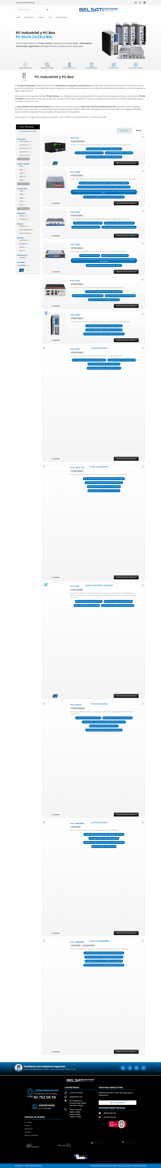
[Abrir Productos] (34, 17)
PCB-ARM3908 (77, 942)
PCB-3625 (75, 315)
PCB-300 (74, 138)
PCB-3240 (75, 212)
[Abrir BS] (52, 17)
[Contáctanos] (35, 1106)
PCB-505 (74, 586)
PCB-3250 (75, 244)
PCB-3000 (75, 172)
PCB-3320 (75, 280)
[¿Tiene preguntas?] (30, 1091)
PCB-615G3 (75, 705)
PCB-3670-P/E (77, 467)
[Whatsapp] (140, 2)
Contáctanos (47, 1105)
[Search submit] (47, 10)
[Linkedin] (144, 2)
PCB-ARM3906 (77, 823)
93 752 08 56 (41, 1097)
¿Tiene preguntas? (46, 1090)
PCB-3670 (75, 349)
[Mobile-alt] (130, 1068)
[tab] (124, 130)
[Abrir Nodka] (44, 17)
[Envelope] (135, 2)
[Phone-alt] (123, 1068)
